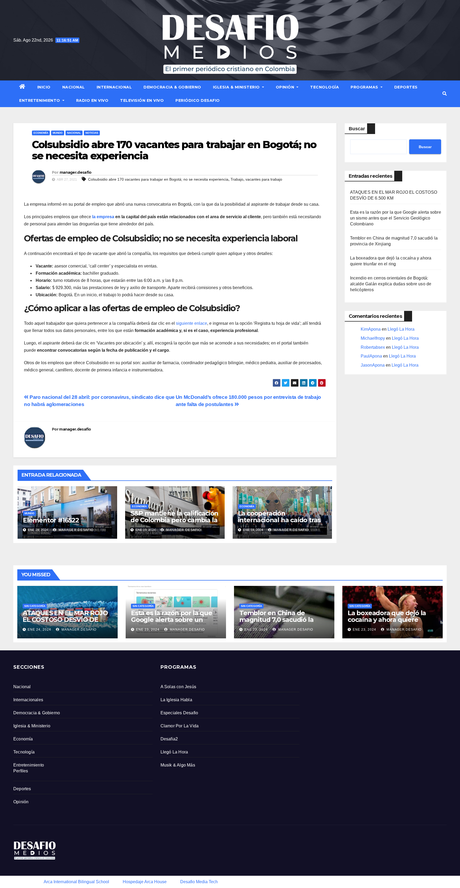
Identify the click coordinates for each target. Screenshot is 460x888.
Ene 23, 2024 (147, 629)
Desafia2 (169, 739)
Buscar (357, 128)
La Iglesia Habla (176, 700)
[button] (444, 93)
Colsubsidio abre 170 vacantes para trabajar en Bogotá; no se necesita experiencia (158, 179)
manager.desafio (76, 172)
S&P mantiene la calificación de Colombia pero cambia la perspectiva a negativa (174, 519)
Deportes (406, 87)
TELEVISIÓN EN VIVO (142, 100)
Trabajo (237, 179)
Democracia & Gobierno (172, 87)
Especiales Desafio (179, 713)
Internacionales (28, 700)
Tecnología (324, 87)
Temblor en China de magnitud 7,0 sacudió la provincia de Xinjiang (276, 619)
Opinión (285, 87)
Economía (41, 132)
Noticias (91, 132)
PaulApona (371, 356)
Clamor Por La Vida (180, 726)
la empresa (103, 216)
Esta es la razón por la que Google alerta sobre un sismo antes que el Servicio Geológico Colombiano (395, 218)
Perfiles (20, 771)
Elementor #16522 (51, 520)
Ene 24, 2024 (39, 629)
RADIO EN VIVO (92, 100)
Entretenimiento (40, 100)
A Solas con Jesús (178, 686)
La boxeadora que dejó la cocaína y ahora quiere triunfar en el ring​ (387, 619)
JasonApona (373, 365)
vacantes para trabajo (263, 179)
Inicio (44, 87)
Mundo (58, 132)
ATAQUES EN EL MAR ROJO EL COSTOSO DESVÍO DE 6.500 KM (65, 619)
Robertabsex (373, 347)
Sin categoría (34, 606)
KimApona (371, 329)
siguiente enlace (191, 323)
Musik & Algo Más (178, 765)
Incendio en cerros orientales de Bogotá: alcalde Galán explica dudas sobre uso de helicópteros (391, 284)
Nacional (73, 87)
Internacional (114, 87)
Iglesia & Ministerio (237, 87)
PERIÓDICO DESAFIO (197, 100)
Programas (365, 87)
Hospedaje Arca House (145, 881)
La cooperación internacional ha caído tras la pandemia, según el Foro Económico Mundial (280, 523)
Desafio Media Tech (199, 881)
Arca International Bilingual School (76, 881)
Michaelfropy (373, 338)
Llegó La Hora (401, 329)
